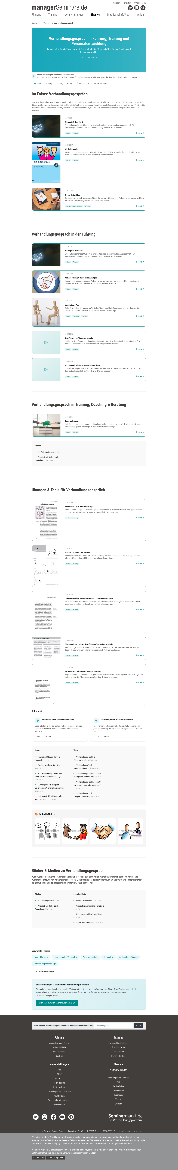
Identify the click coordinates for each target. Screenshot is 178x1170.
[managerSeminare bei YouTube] (62, 1116)
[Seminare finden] (125, 1118)
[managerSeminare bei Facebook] (53, 1116)
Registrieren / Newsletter (122, 3)
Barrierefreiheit (119, 1086)
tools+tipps (59, 1078)
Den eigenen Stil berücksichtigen (89, 914)
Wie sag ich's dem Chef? (74, 122)
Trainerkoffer (118, 1051)
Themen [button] (95, 14)
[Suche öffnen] (143, 8)
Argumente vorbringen (85, 922)
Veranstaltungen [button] (74, 14)
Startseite (35, 23)
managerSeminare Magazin (59, 1043)
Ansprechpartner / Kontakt (119, 1077)
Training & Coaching (64, 83)
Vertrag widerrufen (118, 1069)
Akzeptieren (38, 1157)
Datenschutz (118, 1090)
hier (94, 1153)
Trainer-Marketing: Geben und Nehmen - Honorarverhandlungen (89, 598)
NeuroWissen (59, 1096)
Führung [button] (36, 14)
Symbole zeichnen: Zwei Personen (78, 552)
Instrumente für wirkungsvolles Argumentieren (83, 671)
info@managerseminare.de (130, 1131)
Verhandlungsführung (128, 957)
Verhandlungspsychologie (45, 964)
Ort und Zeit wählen (72, 195)
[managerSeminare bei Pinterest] (71, 1116)
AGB (119, 1082)
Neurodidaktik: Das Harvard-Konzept (79, 506)
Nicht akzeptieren (55, 1157)
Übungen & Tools (83, 83)
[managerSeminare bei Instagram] (44, 1116)
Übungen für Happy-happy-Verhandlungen (81, 278)
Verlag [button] (140, 14)
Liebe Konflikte (59, 1104)
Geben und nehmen (72, 421)
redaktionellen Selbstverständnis (117, 77)
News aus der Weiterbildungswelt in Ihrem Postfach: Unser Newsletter (63, 1025)
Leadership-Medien (59, 1047)
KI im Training (59, 1083)
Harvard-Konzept (41, 957)
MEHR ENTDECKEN (89, 57)
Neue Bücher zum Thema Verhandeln (79, 338)
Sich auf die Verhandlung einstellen (90, 906)
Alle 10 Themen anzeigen (44, 971)
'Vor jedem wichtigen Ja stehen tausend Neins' (82, 365)
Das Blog (59, 1056)
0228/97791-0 (109, 1131)
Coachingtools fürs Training (59, 1091)
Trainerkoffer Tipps (118, 1056)
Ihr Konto (140, 3)
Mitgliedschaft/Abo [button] (118, 14)
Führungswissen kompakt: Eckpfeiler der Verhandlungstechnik (89, 644)
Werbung (118, 1104)
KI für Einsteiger (59, 1087)
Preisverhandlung (90, 957)
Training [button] (52, 14)
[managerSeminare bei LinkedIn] (36, 1116)
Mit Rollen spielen (71, 149)
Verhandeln (108, 957)
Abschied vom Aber (72, 305)
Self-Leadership (59, 1051)
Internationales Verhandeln (65, 957)
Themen (47, 23)
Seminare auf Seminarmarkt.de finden (55, 1003)
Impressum (118, 1095)
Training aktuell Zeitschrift (118, 1043)
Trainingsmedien (118, 1047)
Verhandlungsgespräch (63, 23)
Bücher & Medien (100, 83)
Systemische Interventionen (59, 1100)
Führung (49, 83)
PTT (59, 1069)
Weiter (138, 1025)
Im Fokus (37, 83)
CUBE (59, 1074)
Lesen (139, 133)
